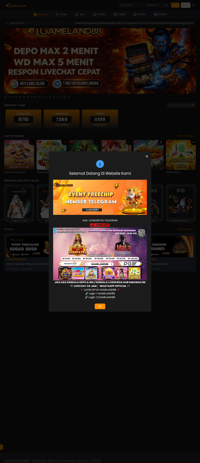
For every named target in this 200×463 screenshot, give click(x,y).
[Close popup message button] (147, 156)
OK (100, 306)
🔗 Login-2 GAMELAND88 (100, 297)
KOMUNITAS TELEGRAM (103, 220)
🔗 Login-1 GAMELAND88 (100, 293)
